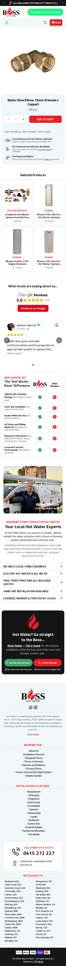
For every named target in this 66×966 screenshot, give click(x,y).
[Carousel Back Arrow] (3, 3)
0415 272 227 (38, 853)
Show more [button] (14, 353)
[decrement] (8, 119)
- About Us (33, 751)
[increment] (23, 119)
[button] (6, 22)
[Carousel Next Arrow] (62, 3)
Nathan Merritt (27, 325)
